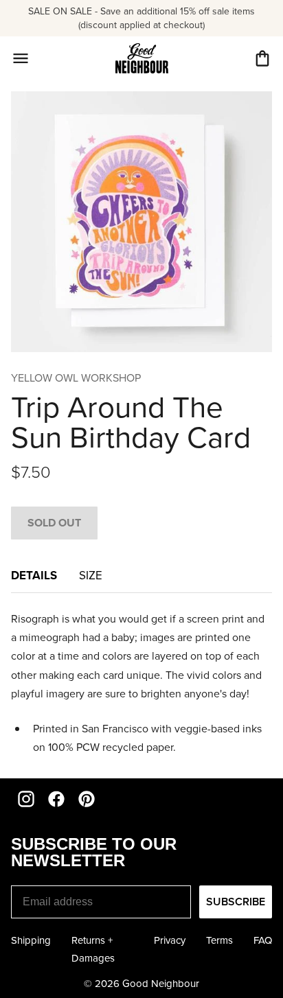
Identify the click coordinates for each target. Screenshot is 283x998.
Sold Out (54, 523)
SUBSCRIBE (235, 901)
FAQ (262, 940)
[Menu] (20, 58)
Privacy (169, 940)
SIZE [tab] (90, 575)
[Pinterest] (86, 799)
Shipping (31, 940)
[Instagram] (26, 799)
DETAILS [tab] (34, 575)
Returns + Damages (93, 949)
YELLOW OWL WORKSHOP (76, 378)
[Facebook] (56, 799)
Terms (219, 940)
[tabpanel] (141, 683)
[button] (262, 58)
